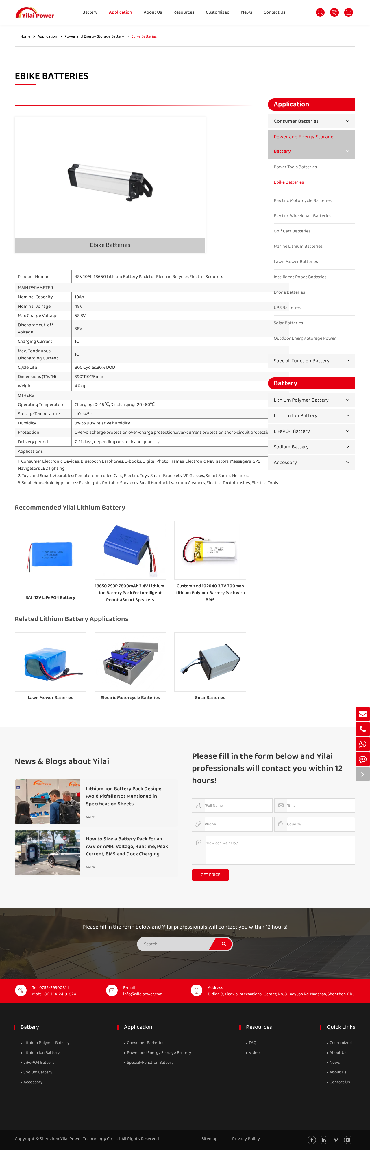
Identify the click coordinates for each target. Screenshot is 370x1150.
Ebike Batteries (144, 36)
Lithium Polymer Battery (301, 400)
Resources (183, 12)
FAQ (252, 1042)
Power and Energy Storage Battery (94, 36)
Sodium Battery (291, 447)
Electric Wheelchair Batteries (302, 216)
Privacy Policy (246, 1138)
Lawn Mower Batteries (50, 697)
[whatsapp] (363, 744)
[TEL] (363, 729)
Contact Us (274, 12)
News (246, 12)
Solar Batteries (210, 697)
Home (25, 36)
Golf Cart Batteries (292, 231)
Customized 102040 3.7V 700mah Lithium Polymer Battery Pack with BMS (210, 592)
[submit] (224, 944)
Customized (218, 12)
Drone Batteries (289, 292)
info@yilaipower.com (142, 994)
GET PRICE (210, 874)
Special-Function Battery (302, 361)
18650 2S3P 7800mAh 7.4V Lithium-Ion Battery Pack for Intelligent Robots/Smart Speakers (130, 592)
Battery (89, 12)
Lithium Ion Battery (295, 416)
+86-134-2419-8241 (59, 994)
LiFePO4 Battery (292, 431)
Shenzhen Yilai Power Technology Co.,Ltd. (80, 1138)
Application (120, 12)
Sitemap (209, 1138)
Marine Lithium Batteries (298, 246)
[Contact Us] (363, 759)
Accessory (285, 462)
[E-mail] (363, 714)
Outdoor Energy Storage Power (305, 338)
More (90, 817)
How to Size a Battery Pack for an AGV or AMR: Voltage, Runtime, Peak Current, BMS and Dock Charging (127, 846)
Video (254, 1052)
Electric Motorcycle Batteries (130, 697)
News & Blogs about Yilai (62, 762)
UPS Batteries (287, 307)
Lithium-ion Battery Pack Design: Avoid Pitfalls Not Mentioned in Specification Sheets (123, 796)
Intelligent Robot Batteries (300, 277)
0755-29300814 (54, 987)
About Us (153, 12)
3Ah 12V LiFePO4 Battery (50, 597)
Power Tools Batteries (295, 167)
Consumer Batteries (296, 121)
